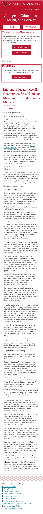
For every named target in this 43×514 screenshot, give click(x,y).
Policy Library (8, 489)
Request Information (21, 47)
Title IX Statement (10, 499)
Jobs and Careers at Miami (13, 509)
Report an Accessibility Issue (14, 501)
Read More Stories (20, 77)
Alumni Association (21, 53)
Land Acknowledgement (12, 494)
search (33, 27)
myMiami (37, 10)
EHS (5, 106)
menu (11, 27)
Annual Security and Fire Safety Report (17, 504)
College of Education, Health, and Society (21, 17)
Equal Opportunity (10, 486)
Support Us (28, 10)
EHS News (12, 106)
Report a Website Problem (13, 506)
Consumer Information (11, 491)
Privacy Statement (10, 496)
